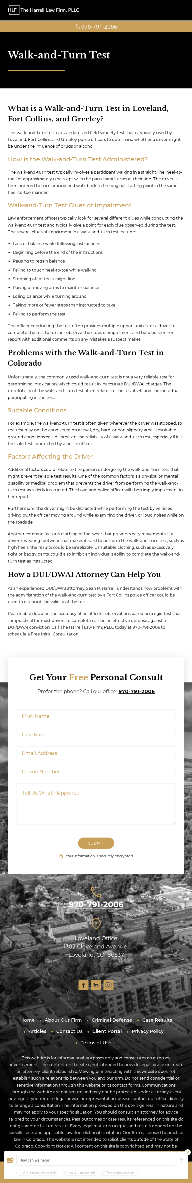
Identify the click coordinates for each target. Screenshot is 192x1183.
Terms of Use (96, 1043)
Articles (37, 1031)
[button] (10, 1160)
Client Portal (107, 1031)
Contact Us (69, 1031)
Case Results (157, 1020)
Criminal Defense (112, 1020)
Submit (96, 843)
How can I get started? (81, 1172)
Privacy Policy (148, 1031)
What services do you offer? (39, 1172)
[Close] (188, 1152)
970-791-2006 (136, 691)
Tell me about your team (121, 1172)
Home (27, 1020)
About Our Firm (63, 1020)
